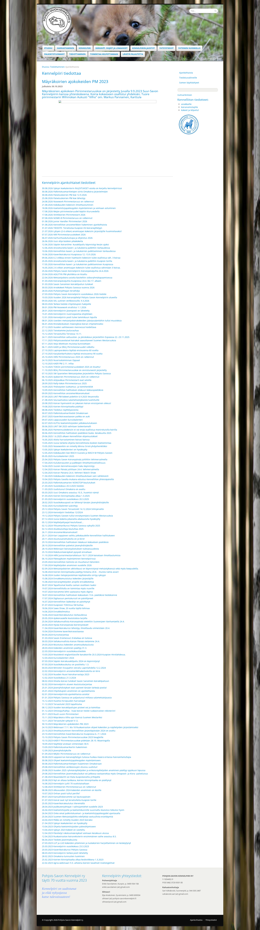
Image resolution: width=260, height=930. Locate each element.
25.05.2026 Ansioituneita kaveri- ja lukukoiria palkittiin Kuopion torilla (77, 261)
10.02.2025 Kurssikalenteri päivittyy (60, 505)
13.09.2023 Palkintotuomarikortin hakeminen (64, 747)
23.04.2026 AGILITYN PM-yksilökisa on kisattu (64, 274)
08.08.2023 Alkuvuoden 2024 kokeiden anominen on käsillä (71, 790)
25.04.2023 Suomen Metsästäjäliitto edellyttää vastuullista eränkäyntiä (77, 816)
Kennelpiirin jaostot (143, 48)
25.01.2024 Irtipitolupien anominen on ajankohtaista (68, 690)
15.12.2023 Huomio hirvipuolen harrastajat (63, 700)
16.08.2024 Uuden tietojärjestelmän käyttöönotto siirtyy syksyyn (74, 575)
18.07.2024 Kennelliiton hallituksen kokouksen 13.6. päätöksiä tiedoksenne (79, 595)
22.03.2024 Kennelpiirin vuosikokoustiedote (64, 651)
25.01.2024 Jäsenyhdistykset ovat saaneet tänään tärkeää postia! (74, 687)
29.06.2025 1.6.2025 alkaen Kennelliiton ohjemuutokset (70, 436)
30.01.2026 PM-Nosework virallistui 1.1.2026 (64, 307)
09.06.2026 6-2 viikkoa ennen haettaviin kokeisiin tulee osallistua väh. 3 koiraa (81, 257)
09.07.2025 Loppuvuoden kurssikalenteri (62, 419)
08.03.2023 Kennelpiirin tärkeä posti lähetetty (65, 853)
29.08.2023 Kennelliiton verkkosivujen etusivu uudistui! (70, 767)
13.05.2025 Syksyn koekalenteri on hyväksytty (64, 449)
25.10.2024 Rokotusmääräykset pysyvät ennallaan (67, 552)
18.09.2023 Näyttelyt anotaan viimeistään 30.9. (65, 743)
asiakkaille (186, 104)
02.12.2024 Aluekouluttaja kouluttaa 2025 (63, 528)
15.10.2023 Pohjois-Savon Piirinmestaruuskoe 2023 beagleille (72, 737)
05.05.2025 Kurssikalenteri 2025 (58, 456)
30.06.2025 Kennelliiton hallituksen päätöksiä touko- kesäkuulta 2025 (76, 433)
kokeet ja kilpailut (190, 110)
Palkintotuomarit (54, 54)
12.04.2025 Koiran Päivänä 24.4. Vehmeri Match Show (69, 472)
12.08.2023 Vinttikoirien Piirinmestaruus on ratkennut (69, 786)
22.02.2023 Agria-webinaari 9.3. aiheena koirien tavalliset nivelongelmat (78, 862)
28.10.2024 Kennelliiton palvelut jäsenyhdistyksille (67, 545)
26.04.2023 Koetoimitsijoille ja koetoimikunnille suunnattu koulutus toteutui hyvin (83, 810)
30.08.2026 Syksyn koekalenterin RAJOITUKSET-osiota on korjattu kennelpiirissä (82, 188)
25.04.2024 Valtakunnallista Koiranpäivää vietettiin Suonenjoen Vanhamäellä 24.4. (83, 621)
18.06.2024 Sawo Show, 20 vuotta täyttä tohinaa (66, 608)
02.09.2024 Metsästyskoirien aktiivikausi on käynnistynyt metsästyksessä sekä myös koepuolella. (90, 568)
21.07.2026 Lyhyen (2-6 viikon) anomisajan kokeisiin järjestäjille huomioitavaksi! (82, 231)
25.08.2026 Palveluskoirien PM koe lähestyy (63, 198)
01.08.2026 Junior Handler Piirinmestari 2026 (64, 221)
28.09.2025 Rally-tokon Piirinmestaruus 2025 (64, 383)
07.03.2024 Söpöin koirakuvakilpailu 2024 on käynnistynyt (71, 661)
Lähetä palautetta (133, 54)
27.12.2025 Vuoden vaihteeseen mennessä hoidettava (69, 327)
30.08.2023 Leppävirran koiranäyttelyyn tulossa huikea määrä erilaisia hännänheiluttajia (86, 757)
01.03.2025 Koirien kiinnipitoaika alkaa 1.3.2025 (66, 495)
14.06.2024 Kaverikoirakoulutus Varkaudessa (64, 614)
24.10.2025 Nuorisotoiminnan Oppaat (61, 360)
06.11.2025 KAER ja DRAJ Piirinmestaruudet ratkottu (68, 347)
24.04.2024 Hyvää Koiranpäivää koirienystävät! (65, 624)
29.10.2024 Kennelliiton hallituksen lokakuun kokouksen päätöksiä (75, 542)
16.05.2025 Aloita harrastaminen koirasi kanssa (66, 439)
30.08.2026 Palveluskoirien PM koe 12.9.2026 (64, 194)
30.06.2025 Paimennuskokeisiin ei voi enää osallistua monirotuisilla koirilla (79, 429)
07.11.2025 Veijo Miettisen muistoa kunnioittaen (66, 343)
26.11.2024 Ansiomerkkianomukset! (59, 532)
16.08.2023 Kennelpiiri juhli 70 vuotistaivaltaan (65, 783)
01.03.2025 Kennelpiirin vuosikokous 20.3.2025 (65, 499)
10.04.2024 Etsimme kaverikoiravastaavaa (63, 631)
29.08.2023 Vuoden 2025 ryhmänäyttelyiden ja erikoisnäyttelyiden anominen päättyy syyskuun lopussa (93, 770)
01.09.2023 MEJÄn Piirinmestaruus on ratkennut (66, 753)
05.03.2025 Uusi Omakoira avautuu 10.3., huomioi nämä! (70, 492)
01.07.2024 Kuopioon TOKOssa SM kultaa (62, 605)
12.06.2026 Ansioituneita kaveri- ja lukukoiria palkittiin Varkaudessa (76, 247)
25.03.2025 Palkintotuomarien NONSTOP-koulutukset (68, 482)
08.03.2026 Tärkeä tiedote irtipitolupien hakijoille (66, 304)
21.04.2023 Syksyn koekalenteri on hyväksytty (64, 823)
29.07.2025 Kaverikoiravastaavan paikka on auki (66, 416)
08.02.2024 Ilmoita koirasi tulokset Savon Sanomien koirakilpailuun (75, 681)
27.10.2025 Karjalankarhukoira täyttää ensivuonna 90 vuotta (72, 353)
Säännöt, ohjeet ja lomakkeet (111, 48)
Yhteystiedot (166, 48)
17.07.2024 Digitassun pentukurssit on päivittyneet (67, 598)
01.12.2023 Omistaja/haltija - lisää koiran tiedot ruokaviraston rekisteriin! (78, 710)
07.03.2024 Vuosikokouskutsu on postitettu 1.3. (65, 664)
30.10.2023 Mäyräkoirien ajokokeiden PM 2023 (65, 724)
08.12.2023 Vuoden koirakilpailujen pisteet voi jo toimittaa (71, 707)
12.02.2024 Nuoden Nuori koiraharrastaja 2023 (65, 674)
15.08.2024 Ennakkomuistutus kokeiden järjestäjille (67, 578)
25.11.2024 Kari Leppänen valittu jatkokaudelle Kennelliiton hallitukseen (78, 535)
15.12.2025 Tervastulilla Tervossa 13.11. (62, 333)
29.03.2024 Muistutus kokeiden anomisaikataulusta (68, 644)
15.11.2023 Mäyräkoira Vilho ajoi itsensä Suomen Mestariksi (72, 717)
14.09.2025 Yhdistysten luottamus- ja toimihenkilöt (67, 386)
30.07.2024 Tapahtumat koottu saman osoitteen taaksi (69, 585)
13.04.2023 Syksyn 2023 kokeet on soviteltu (63, 829)
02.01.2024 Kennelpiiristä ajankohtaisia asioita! (65, 694)
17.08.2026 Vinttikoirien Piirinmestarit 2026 (63, 214)
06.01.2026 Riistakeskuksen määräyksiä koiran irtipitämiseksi (72, 323)
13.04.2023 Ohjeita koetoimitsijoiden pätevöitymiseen (69, 826)
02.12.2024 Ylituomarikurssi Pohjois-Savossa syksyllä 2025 (71, 525)
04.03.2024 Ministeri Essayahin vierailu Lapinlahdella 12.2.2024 (74, 667)
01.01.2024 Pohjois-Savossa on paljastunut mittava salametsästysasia (77, 697)
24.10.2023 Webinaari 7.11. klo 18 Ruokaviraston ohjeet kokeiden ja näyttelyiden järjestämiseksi (90, 727)
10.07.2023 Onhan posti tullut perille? (61, 793)
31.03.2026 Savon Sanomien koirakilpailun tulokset (67, 284)
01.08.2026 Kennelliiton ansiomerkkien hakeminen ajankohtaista (74, 224)
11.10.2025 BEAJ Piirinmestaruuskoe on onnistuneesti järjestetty (74, 370)
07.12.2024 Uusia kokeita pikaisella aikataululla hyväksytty (71, 519)
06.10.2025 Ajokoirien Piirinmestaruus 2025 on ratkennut (70, 376)
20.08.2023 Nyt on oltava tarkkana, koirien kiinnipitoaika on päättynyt (76, 780)
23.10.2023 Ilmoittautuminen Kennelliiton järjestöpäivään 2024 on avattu (78, 730)
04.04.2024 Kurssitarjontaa (55, 634)
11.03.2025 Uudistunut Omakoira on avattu (63, 489)
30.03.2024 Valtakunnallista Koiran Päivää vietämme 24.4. (71, 641)
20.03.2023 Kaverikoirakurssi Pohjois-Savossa (64, 849)
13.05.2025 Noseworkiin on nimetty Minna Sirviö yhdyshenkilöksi (74, 446)
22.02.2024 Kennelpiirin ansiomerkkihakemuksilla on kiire (71, 671)
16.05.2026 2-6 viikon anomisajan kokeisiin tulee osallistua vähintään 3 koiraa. (81, 267)
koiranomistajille (189, 107)
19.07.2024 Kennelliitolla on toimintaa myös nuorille (68, 588)
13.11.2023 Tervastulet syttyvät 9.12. (60, 720)
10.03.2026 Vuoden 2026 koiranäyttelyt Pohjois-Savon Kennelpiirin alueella (80, 297)
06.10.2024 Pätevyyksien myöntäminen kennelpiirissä (69, 558)
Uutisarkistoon (184, 94)
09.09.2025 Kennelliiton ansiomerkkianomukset (66, 393)
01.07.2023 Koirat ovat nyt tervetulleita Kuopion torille (69, 800)
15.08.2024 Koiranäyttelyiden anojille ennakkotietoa (68, 581)
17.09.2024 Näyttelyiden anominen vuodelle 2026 (67, 565)
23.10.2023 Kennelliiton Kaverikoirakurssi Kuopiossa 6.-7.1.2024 (74, 733)
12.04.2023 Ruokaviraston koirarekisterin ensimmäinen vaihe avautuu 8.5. (79, 836)
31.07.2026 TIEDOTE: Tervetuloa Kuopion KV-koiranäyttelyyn (72, 228)
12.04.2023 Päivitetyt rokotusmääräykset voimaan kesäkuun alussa (75, 833)
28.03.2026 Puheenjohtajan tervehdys (61, 290)
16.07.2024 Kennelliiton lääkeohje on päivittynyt (66, 601)
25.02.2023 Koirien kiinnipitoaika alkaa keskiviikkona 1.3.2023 (72, 859)
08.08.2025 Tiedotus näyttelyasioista (60, 409)
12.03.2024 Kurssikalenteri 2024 (58, 657)
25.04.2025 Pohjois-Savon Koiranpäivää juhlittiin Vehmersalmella (74, 459)
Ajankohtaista (186, 72)
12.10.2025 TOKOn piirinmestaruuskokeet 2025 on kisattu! (71, 366)
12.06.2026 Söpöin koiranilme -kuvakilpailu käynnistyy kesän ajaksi (75, 244)
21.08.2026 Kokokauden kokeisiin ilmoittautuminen (67, 204)
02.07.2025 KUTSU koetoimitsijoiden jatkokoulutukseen (69, 423)
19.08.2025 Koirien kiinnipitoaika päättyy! (62, 406)
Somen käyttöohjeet (189, 82)
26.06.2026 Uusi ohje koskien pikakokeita (62, 241)
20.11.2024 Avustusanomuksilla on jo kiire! (63, 538)
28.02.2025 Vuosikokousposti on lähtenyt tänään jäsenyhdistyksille (75, 502)
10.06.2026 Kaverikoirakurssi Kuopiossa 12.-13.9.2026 (69, 254)
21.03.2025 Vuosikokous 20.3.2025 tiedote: (63, 485)
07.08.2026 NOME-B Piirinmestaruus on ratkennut (67, 218)
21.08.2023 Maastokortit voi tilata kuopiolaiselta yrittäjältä (71, 776)
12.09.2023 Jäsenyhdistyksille (56, 750)
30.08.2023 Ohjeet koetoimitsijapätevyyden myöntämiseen (71, 760)
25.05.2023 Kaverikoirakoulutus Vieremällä (63, 803)
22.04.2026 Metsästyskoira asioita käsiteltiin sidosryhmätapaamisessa (77, 277)
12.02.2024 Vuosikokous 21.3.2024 (59, 677)
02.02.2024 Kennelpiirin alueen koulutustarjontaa (67, 684)
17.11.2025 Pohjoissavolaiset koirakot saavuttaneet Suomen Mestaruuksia (79, 340)
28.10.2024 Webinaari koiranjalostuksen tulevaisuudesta (70, 548)
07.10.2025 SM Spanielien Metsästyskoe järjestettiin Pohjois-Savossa (76, 373)
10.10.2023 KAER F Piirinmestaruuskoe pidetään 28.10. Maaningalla (76, 740)
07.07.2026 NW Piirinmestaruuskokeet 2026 (64, 234)
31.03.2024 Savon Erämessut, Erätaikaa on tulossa (67, 638)
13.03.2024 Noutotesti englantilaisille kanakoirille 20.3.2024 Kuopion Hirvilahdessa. (84, 654)
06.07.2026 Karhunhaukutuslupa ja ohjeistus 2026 (67, 237)
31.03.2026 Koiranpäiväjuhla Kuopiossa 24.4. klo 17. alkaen (71, 280)
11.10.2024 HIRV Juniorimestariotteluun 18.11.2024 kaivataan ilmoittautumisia (81, 555)
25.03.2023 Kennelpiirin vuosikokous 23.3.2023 (65, 846)
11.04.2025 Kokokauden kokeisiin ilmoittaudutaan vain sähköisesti (75, 476)
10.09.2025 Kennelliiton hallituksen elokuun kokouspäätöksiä (72, 390)
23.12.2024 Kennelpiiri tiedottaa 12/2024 (62, 512)
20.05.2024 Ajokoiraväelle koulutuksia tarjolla (64, 618)
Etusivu (48, 48)
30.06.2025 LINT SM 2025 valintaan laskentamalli (66, 426)
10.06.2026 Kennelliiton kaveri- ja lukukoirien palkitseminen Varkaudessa (79, 251)
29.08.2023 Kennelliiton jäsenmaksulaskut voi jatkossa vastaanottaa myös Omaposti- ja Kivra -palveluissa (95, 773)
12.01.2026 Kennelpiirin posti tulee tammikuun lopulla (69, 317)
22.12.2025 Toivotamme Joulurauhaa (60, 330)
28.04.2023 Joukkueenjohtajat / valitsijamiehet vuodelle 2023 (72, 806)
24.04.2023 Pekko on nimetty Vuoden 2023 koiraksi (67, 819)
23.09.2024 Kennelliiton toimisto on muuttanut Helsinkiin (70, 562)
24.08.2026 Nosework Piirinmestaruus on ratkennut (68, 201)
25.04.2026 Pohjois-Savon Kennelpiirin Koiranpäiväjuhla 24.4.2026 (75, 271)
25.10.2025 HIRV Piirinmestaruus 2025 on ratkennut (68, 356)
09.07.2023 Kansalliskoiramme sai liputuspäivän (66, 796)
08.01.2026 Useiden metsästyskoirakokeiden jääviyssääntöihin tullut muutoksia (82, 320)
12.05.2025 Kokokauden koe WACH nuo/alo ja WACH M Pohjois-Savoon (77, 452)
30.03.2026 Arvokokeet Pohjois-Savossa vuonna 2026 (68, 287)
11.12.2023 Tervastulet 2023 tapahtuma (62, 704)
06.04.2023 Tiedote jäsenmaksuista (59, 839)
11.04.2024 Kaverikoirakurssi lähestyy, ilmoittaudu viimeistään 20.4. (76, 628)
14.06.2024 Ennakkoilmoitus (56, 611)
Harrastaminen (65, 48)
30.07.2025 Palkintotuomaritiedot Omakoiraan (65, 413)
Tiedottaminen (77, 54)
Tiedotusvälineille (188, 77)
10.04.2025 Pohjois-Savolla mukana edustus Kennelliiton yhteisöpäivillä (78, 479)
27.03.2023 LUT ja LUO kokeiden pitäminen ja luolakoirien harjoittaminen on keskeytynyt (86, 843)
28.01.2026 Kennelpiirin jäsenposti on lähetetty (66, 310)
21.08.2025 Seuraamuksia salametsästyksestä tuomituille (70, 399)
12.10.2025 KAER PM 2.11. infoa (58, 363)
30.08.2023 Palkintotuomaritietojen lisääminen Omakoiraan (72, 763)
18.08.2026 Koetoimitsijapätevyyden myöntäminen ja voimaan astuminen (79, 208)
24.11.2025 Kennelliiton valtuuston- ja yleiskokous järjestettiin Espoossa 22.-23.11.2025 (85, 337)
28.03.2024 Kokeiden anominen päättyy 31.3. (64, 648)
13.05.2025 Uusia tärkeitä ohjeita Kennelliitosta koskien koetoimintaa (76, 442)
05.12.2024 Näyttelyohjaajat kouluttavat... (63, 522)
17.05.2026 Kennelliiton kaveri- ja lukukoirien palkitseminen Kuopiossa (77, 264)
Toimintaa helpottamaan (104, 54)
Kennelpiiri (85, 48)
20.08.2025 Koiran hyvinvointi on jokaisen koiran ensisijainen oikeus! (76, 403)
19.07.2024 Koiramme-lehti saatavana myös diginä (67, 591)
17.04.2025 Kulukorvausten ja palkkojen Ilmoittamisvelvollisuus (73, 462)
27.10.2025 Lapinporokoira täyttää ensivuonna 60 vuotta (70, 350)
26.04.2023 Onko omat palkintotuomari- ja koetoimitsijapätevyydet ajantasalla (81, 813)
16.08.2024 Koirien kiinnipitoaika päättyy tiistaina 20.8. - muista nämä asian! (80, 571)
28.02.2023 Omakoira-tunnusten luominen (63, 856)
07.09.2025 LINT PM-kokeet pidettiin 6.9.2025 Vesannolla (70, 396)
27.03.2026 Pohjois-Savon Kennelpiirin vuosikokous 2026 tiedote (74, 294)
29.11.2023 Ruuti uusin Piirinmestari (60, 714)
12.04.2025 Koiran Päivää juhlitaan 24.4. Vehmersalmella (70, 469)
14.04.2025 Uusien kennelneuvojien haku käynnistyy (68, 466)
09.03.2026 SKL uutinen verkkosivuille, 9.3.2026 (65, 300)
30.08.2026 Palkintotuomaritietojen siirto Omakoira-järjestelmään (75, 191)
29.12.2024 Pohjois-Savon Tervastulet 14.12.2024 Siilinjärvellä (73, 509)
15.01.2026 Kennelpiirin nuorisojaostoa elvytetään (67, 314)
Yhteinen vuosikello (189, 48)
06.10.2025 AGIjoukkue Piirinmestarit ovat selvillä (66, 380)
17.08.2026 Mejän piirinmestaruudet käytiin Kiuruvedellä (70, 211)
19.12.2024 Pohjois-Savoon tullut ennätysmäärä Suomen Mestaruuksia (77, 515)
